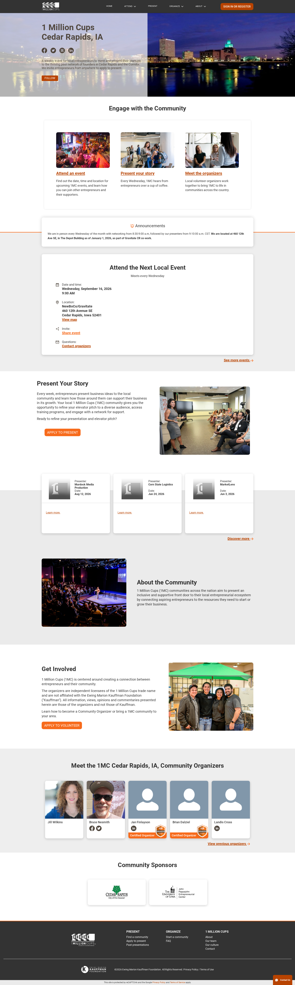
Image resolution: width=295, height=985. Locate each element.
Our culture (212, 944)
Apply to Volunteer (61, 725)
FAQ (168, 941)
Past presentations (137, 944)
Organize (174, 6)
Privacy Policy (158, 982)
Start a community (177, 937)
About (198, 6)
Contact (210, 948)
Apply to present (136, 941)
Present (152, 6)
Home (109, 6)
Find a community (137, 937)
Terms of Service (177, 982)
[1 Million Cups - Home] (51, 6)
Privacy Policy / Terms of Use (198, 969)
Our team (210, 941)
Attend (128, 6)
